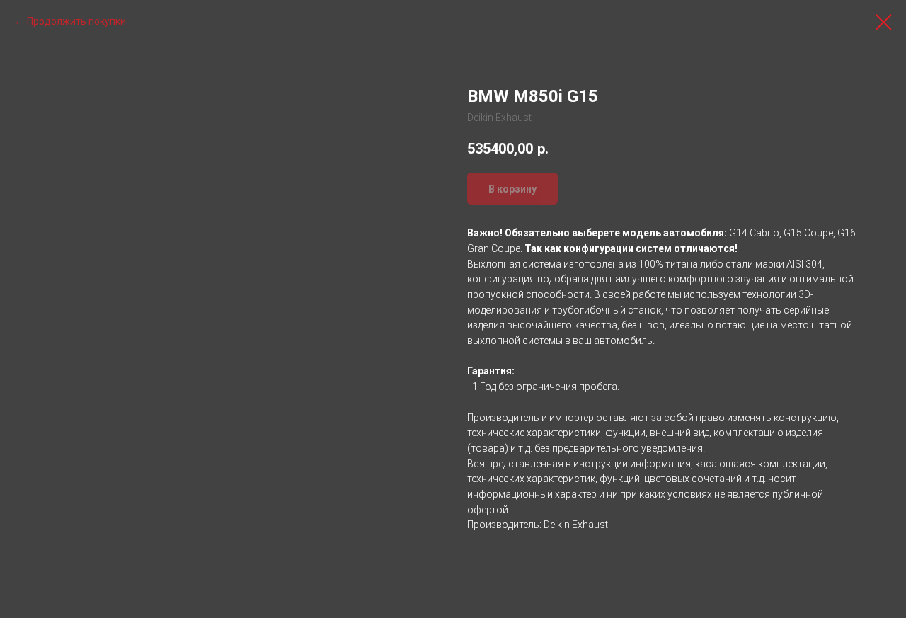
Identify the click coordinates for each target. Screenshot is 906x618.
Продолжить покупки (76, 21)
